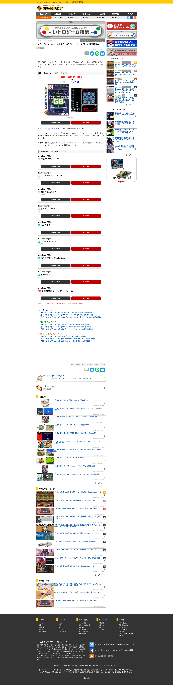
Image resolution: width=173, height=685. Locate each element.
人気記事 (57, 14)
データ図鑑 (82, 633)
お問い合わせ (123, 623)
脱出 (60, 627)
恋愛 (60, 625)
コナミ (90, 364)
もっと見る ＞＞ (100, 483)
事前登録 (115, 14)
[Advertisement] (71, 353)
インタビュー (86, 14)
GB (84, 364)
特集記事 (72, 14)
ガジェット (86, 18)
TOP (38, 40)
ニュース (43, 14)
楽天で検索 (86, 122)
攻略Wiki (81, 627)
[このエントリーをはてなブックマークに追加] (102, 55)
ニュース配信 (123, 629)
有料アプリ (102, 627)
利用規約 (121, 631)
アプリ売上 (102, 629)
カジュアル (62, 631)
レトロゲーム (59, 18)
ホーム (41, 623)
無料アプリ (102, 625)
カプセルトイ (72, 18)
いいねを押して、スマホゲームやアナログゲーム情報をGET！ (114, 650)
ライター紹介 (123, 627)
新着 (40, 625)
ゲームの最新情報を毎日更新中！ (105, 656)
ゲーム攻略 (100, 14)
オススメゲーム (84, 631)
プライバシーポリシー (126, 633)
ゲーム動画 (42, 631)
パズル (61, 623)
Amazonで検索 (56, 122)
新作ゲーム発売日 (84, 625)
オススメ (129, 14)
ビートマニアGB (100, 364)
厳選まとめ (100, 18)
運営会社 (121, 636)
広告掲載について (124, 625)
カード (61, 629)
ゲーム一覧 (82, 623)
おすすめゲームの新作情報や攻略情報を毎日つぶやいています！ (115, 644)
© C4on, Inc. (87, 678)
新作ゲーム (115, 18)
